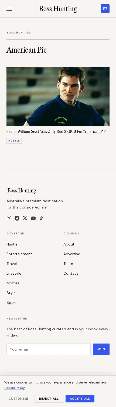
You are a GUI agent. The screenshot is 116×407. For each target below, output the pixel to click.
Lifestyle (13, 273)
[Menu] (9, 9)
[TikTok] (41, 218)
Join (101, 349)
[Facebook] (17, 218)
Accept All (80, 399)
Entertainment (19, 253)
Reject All (49, 399)
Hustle (12, 244)
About (68, 244)
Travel (11, 263)
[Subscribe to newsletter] (105, 8)
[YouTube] (33, 218)
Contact (70, 273)
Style (11, 292)
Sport (11, 302)
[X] (25, 218)
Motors (12, 283)
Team (68, 263)
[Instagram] (8, 218)
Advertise (71, 253)
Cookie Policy (14, 388)
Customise (18, 399)
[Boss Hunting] (58, 8)
